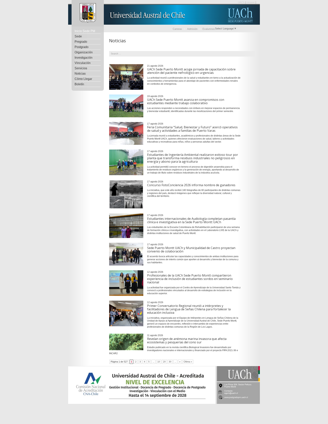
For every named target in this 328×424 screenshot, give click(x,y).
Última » (188, 361)
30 (170, 361)
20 (164, 361)
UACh (241, 2)
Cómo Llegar (83, 78)
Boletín (79, 84)
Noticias (80, 73)
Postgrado (81, 47)
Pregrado (81, 41)
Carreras (177, 29)
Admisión (192, 29)
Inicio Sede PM (85, 31)
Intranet (250, 2)
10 (158, 361)
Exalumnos (209, 29)
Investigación (83, 57)
